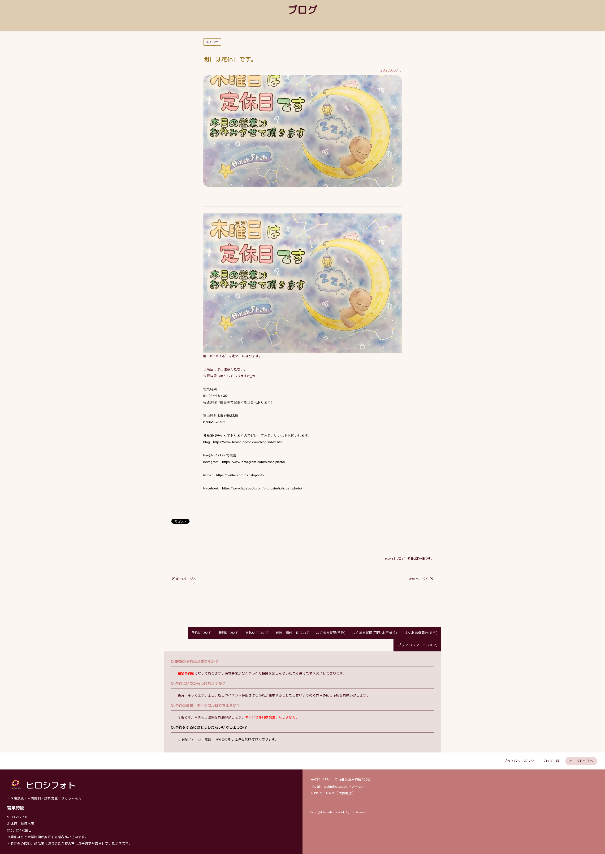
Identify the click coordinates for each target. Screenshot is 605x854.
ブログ (400, 559)
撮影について (228, 632)
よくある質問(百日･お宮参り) (374, 632)
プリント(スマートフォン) (417, 645)
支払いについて (257, 632)
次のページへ (419, 579)
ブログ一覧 (550, 761)
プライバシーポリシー (520, 761)
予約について (201, 632)
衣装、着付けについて (292, 632)
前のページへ (186, 579)
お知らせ (212, 42)
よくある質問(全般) (331, 632)
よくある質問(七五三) (420, 632)
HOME (389, 559)
